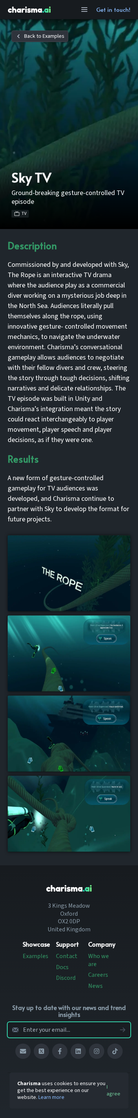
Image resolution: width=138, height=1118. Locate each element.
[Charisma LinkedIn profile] (78, 1051)
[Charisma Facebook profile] (59, 1051)
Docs (62, 967)
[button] (40, 36)
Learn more (51, 1097)
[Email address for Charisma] (23, 1051)
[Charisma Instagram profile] (96, 1051)
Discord (66, 978)
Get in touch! (113, 9)
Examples (35, 956)
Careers (98, 975)
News (95, 986)
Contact (66, 956)
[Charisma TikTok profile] (115, 1051)
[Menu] (84, 9)
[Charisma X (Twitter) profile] (41, 1051)
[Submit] (122, 1030)
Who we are (98, 960)
